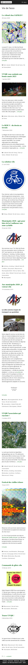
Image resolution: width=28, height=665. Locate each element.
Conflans (4, 268)
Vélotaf (13, 65)
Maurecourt (18, 268)
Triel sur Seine (17, 271)
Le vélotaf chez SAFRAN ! (12, 15)
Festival (6, 551)
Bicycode (17, 556)
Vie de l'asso (19, 65)
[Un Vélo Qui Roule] (6, 2)
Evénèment (5, 406)
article (19, 372)
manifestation (13, 551)
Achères (6, 266)
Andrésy (11, 266)
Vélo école (11, 116)
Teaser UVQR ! (8, 615)
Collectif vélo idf (8, 152)
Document (11, 268)
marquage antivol (12, 554)
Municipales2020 (7, 271)
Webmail (16, 661)
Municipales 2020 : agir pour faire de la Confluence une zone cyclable (13, 223)
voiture (22, 214)
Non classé (7, 65)
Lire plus (4, 60)
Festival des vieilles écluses (12, 482)
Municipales (7, 277)
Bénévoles (5, 473)
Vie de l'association (11, 402)
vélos (16, 116)
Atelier (5, 116)
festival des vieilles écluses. (10, 537)
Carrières (11, 473)
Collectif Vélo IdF (16, 404)
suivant (8, 656)
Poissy (15, 152)
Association (7, 404)
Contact (5, 661)
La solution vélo (8, 162)
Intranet (10, 661)
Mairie (5, 399)
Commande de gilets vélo (12, 565)
